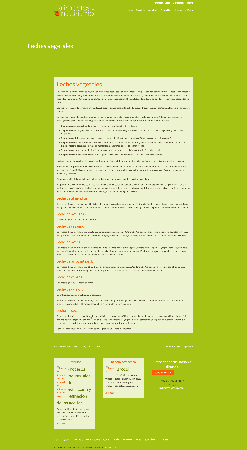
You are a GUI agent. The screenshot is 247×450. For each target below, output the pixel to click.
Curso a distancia (93, 440)
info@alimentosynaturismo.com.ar (172, 388)
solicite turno (163, 372)
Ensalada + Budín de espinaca (179, 346)
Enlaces (167, 3)
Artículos (189, 11)
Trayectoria (140, 11)
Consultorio (153, 11)
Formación (165, 11)
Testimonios (158, 3)
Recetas (178, 11)
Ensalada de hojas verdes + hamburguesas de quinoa (77, 346)
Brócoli (123, 369)
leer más (61, 423)
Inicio (130, 11)
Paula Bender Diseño (111, 447)
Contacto (190, 3)
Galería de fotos (178, 3)
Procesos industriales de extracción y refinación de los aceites (74, 385)
